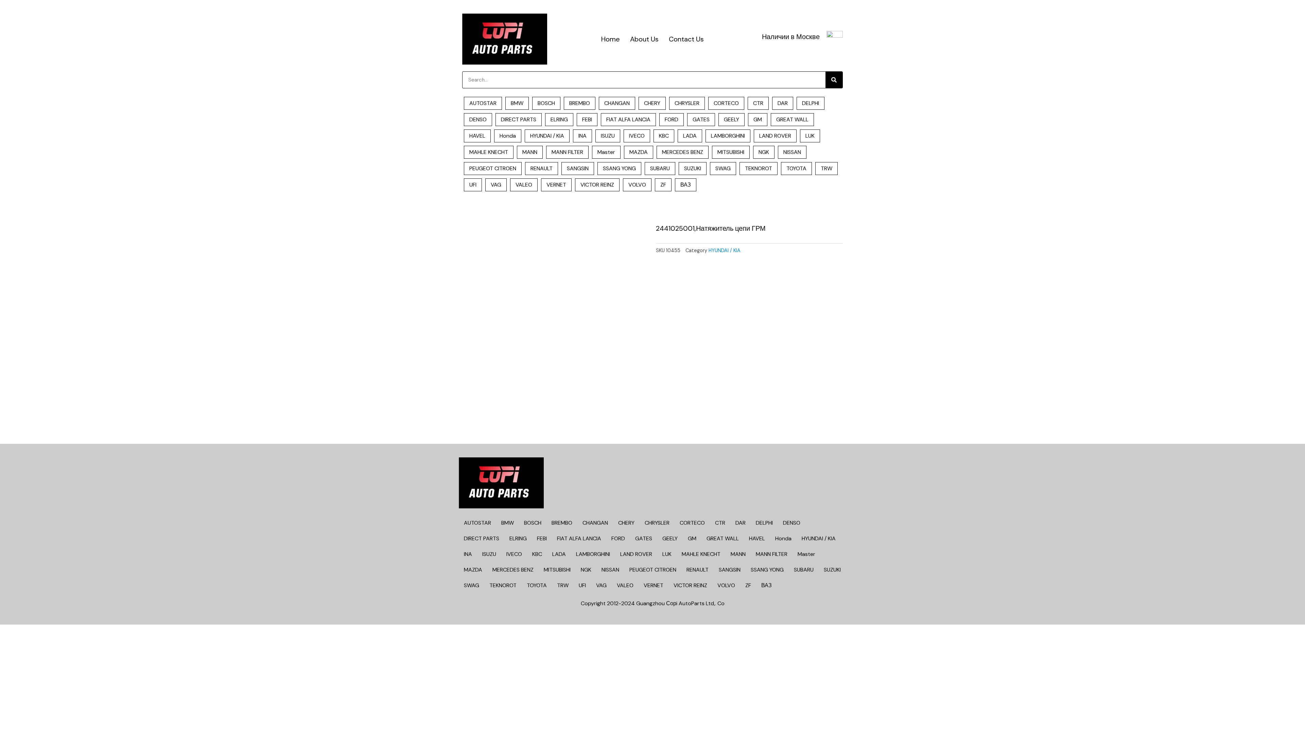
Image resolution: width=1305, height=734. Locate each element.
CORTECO (726, 103)
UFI (472, 184)
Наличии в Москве (791, 36)
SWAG (723, 168)
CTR (758, 103)
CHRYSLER (687, 103)
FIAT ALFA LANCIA (628, 119)
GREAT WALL (792, 119)
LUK (810, 135)
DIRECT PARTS (518, 119)
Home (610, 39)
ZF (663, 184)
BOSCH (546, 103)
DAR (783, 103)
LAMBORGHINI (728, 135)
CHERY (652, 103)
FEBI (587, 119)
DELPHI (810, 103)
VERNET (556, 184)
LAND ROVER (775, 135)
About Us (644, 39)
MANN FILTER (567, 152)
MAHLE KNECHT (488, 152)
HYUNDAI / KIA (547, 135)
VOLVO (637, 184)
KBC (664, 135)
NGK (764, 152)
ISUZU (608, 135)
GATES (701, 119)
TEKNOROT (758, 168)
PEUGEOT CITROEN (492, 168)
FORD (671, 119)
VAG (496, 184)
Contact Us (686, 39)
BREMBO (579, 103)
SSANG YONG (619, 168)
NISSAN (792, 152)
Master (606, 152)
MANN (529, 152)
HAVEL (477, 135)
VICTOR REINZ (597, 184)
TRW (826, 168)
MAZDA (638, 152)
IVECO (637, 135)
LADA (690, 135)
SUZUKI (692, 168)
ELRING (559, 119)
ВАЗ (685, 184)
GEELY (731, 119)
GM (757, 119)
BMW (517, 103)
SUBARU (660, 168)
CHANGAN (617, 103)
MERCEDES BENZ (682, 152)
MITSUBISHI (730, 152)
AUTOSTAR (483, 103)
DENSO (478, 119)
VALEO (524, 184)
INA (582, 135)
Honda (508, 135)
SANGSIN (578, 168)
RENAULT (541, 168)
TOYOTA (796, 168)
